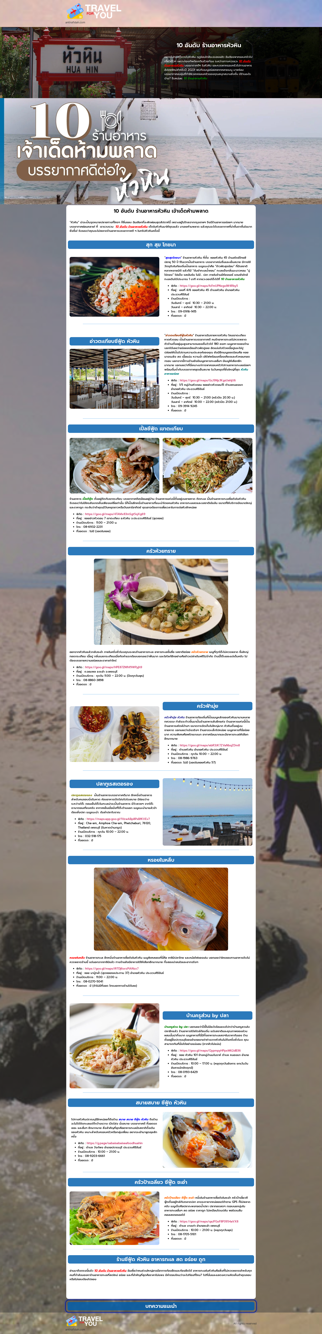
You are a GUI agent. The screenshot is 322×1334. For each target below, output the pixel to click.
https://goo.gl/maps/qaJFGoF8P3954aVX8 (209, 1221)
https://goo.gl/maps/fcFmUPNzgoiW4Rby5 (209, 286)
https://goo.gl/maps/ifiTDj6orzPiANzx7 (112, 968)
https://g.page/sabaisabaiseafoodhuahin (115, 1143)
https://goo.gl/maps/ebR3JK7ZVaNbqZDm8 (210, 745)
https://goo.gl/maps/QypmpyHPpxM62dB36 (210, 1050)
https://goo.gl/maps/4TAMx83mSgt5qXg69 (115, 514)
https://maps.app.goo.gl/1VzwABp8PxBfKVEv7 (118, 819)
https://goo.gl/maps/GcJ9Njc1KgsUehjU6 (208, 380)
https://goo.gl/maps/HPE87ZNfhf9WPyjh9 (113, 667)
